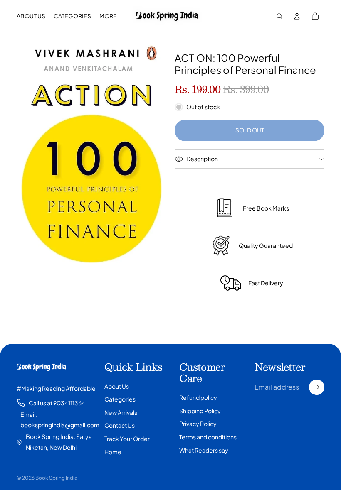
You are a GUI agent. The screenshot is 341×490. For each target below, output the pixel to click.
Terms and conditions (208, 437)
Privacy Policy (198, 423)
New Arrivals (120, 412)
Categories (120, 399)
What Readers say (203, 450)
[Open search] (279, 16)
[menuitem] (108, 16)
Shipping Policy (200, 410)
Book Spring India (56, 478)
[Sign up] (316, 387)
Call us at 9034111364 (57, 403)
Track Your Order (127, 438)
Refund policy (198, 397)
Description (202, 158)
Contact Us (119, 425)
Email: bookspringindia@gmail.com (59, 420)
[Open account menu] (297, 16)
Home (112, 452)
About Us (116, 386)
